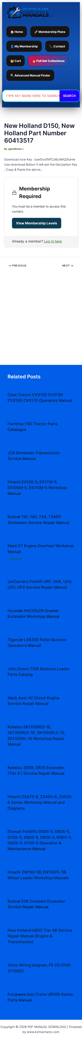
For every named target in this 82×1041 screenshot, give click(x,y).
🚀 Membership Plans (49, 31)
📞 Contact (57, 46)
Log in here (53, 241)
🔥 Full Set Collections (48, 61)
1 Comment (15, 558)
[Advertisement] (41, 317)
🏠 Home (16, 31)
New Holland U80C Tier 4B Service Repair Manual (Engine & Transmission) (40, 936)
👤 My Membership (24, 46)
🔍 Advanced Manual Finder (30, 75)
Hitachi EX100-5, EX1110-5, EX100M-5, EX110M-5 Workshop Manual (37, 488)
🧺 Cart (15, 61)
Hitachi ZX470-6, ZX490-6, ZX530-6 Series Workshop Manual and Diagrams (40, 802)
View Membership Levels (36, 223)
